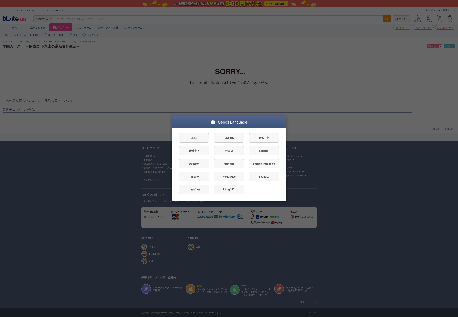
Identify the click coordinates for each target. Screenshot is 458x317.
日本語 (194, 138)
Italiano (194, 176)
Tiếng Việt (229, 189)
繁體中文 (194, 151)
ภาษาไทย (194, 189)
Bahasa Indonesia (264, 163)
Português (229, 176)
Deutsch (194, 163)
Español (264, 151)
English (229, 138)
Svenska (264, 176)
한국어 (229, 151)
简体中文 (264, 138)
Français (229, 163)
